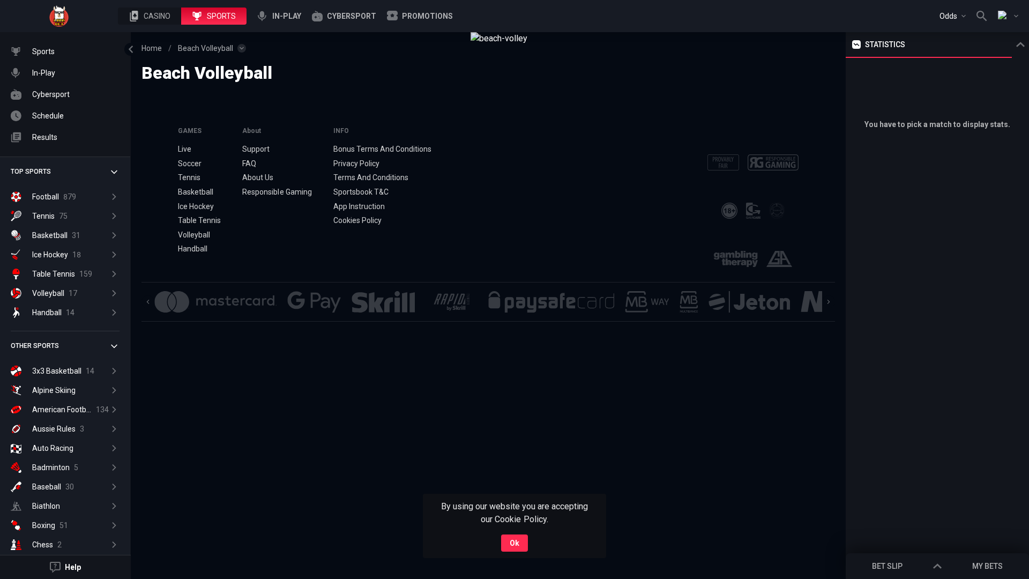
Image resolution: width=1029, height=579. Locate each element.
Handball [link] (192, 248)
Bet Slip (887, 566)
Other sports (35, 346)
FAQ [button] (249, 163)
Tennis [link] (189, 177)
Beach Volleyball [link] (205, 48)
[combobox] (952, 16)
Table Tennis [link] (199, 220)
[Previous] (147, 301)
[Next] (828, 301)
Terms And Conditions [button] (370, 177)
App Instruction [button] (359, 206)
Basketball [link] (195, 192)
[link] (58, 16)
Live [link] (184, 149)
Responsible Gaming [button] (276, 192)
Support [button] (256, 149)
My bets (987, 566)
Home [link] (151, 48)
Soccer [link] (190, 163)
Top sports (31, 171)
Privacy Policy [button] (356, 163)
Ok (514, 543)
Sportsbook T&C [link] (361, 192)
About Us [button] (257, 177)
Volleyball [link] (194, 235)
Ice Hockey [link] (196, 206)
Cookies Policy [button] (357, 220)
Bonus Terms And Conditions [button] (382, 149)
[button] (149, 16)
